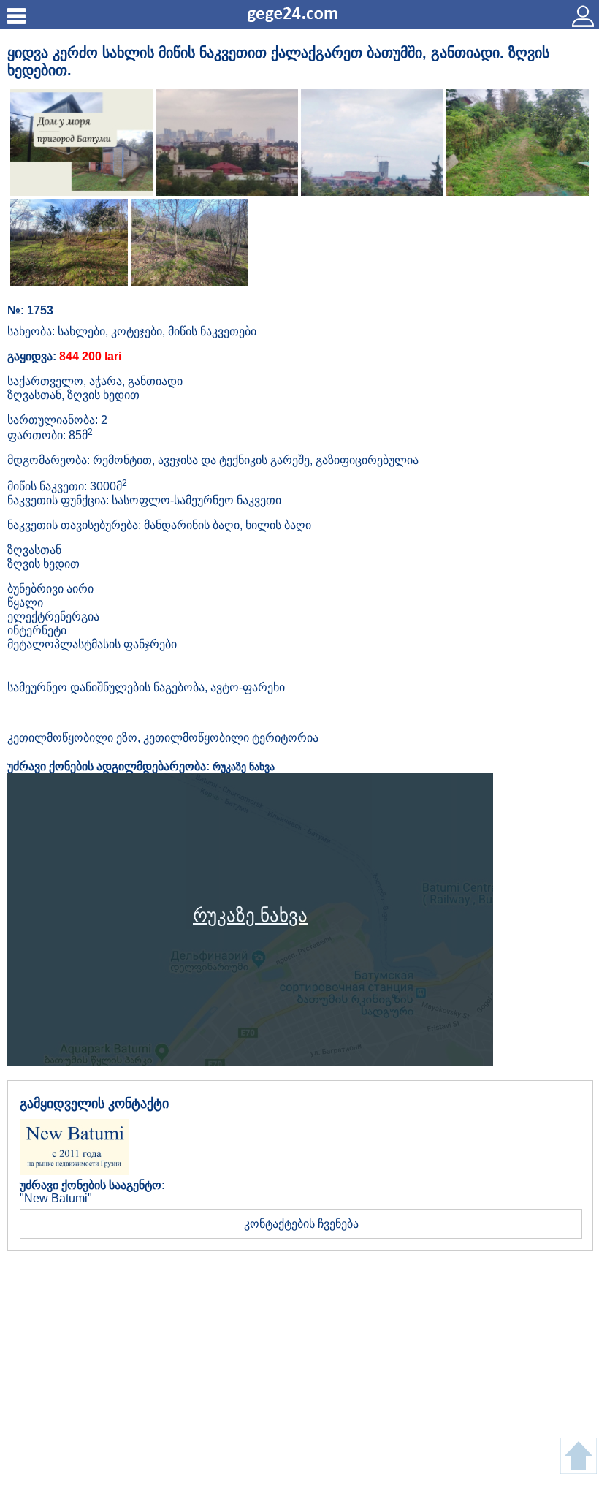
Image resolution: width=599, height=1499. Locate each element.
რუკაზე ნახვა (244, 767)
